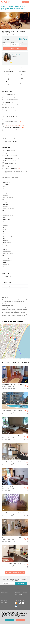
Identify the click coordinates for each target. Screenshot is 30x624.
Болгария (10, 6)
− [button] (1, 327)
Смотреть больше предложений (15, 572)
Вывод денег (18, 594)
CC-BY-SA (28, 358)
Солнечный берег (20, 6)
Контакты (4, 602)
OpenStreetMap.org (17, 358)
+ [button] (1, 325)
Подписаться (21, 583)
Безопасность (5, 592)
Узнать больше (20, 620)
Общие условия (19, 591)
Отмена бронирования (21, 592)
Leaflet (7, 358)
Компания (4, 591)
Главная (3, 6)
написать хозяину (15, 48)
